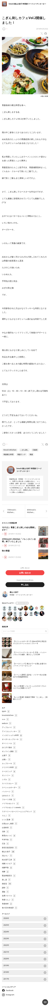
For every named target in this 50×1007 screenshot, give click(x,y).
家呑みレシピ (8, 835)
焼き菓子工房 (8, 859)
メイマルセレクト (10, 803)
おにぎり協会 (8, 747)
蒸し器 (6, 879)
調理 (5, 888)
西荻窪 (6, 883)
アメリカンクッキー (11, 731)
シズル (6, 779)
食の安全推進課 (9, 907)
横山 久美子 (14, 592)
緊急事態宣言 (8, 875)
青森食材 (6, 903)
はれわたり (7, 795)
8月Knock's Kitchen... (31, 511)
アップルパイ (8, 727)
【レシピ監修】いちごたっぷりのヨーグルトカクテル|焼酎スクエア (30, 687)
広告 (5, 843)
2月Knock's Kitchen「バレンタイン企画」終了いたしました (19, 540)
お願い (6, 759)
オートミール (8, 743)
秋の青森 (6, 550)
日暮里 (35, 450)
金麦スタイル (8, 895)
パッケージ (7, 791)
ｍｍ (5, 719)
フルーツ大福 (8, 799)
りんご (6, 815)
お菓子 (6, 755)
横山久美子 (8, 851)
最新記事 (5, 627)
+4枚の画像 (44, 96)
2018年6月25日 (42, 29)
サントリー (7, 775)
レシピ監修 (7, 819)
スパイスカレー (9, 783)
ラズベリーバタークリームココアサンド (18, 811)
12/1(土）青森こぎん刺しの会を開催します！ (19, 528)
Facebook (9, 990)
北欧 (5, 831)
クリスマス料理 (9, 767)
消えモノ (6, 855)
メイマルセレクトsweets (13, 807)
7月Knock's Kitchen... (11, 511)
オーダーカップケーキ (11, 739)
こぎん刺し (24, 450)
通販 (5, 892)
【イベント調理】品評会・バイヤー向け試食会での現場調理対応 (30, 676)
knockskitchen (9, 715)
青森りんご (7, 899)
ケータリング (8, 771)
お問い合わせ (25, 572)
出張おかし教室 (9, 823)
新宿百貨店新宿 (9, 847)
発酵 (5, 871)
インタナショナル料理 (11, 735)
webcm (6, 723)
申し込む (25, 584)
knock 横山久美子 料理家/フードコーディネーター (27, 4)
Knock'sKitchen (9, 450)
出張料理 (6, 827)
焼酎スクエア (8, 863)
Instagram (10, 995)
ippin (5, 711)
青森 (31, 454)
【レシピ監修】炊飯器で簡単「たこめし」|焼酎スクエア (30, 698)
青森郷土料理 (8, 454)
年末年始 (6, 839)
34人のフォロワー (8, 603)
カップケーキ (8, 763)
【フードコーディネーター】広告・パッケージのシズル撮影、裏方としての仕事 (30, 653)
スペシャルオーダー (11, 787)
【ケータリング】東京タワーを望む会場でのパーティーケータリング (30, 664)
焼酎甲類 (6, 867)
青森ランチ (21, 454)
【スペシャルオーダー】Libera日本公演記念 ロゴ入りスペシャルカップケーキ (30, 642)
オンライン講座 (9, 751)
